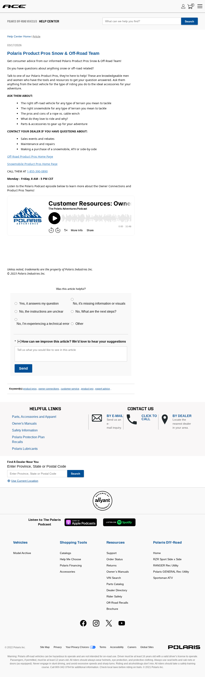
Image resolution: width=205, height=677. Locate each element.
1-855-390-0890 (37, 171)
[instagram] (96, 625)
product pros (30, 388)
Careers (132, 647)
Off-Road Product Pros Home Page (30, 156)
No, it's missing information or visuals (99, 303)
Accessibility (117, 647)
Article (36, 36)
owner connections (48, 388)
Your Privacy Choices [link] (77, 647)
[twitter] (109, 625)
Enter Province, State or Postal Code (36, 466)
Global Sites (147, 647)
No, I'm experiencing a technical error (43, 323)
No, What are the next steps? (95, 311)
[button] (107, 422)
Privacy (58, 647)
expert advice (102, 388)
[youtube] (122, 625)
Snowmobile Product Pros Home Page (32, 164)
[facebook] (83, 625)
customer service (70, 388)
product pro (87, 388)
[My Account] (183, 6)
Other (79, 323)
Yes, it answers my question (39, 303)
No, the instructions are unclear (41, 311)
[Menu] (200, 6)
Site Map (45, 647)
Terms (102, 647)
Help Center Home (19, 36)
